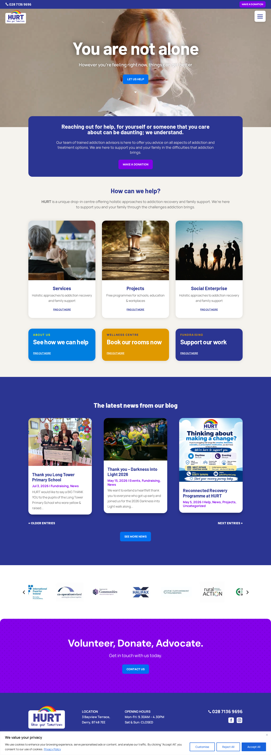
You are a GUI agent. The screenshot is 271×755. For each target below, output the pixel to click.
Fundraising (60, 486)
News (74, 486)
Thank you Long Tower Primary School (53, 477)
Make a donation (252, 4)
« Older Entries (41, 523)
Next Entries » (230, 523)
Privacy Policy (52, 749)
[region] (135, 743)
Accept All (253, 747)
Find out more (62, 309)
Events (135, 480)
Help (207, 502)
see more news (135, 536)
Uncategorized (194, 506)
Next (247, 592)
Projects (228, 502)
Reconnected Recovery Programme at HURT (205, 493)
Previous (23, 592)
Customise (202, 747)
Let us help (135, 79)
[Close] (266, 734)
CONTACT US (136, 669)
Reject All (228, 747)
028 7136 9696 (20, 4)
